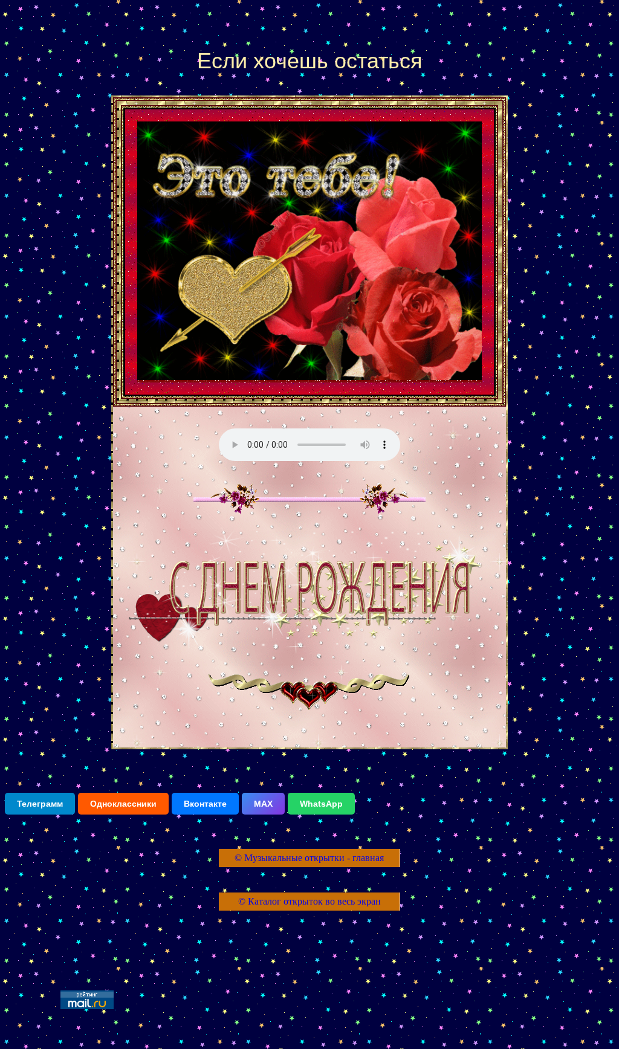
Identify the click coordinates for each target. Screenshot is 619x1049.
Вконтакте (205, 804)
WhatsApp (321, 804)
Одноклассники (123, 804)
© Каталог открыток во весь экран (309, 901)
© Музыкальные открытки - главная (309, 858)
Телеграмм (40, 804)
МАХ (263, 804)
